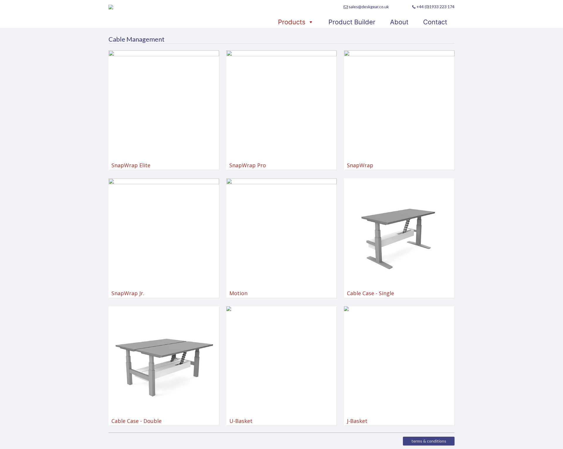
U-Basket (239, 420)
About (399, 22)
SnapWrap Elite (129, 165)
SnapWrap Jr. (126, 293)
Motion (236, 293)
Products (292, 22)
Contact (435, 22)
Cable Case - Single (369, 293)
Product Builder (351, 22)
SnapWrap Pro (246, 165)
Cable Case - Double (135, 420)
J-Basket (355, 420)
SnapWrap (358, 165)
